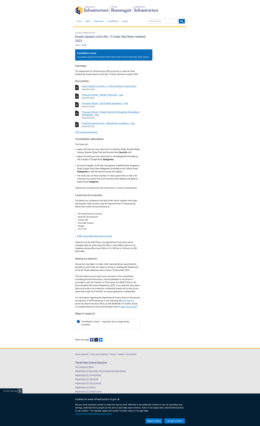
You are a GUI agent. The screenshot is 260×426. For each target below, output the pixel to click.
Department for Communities (88, 375)
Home (79, 21)
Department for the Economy (88, 383)
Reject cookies (154, 421)
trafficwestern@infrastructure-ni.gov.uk (94, 236)
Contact (125, 21)
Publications (99, 21)
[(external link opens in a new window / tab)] (92, 340)
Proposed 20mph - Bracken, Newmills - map (102, 96)
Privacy (113, 354)
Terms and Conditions (99, 354)
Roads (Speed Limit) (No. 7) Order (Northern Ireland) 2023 (109, 87)
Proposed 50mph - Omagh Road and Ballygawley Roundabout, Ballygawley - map (111, 115)
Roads (84, 45)
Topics (87, 21)
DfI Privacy (127, 300)
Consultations (112, 21)
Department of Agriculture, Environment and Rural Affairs (100, 371)
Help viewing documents (86, 132)
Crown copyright (81, 354)
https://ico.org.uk (129, 307)
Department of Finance (85, 387)
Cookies (121, 354)
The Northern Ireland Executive (91, 362)
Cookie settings (10, 391)
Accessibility (131, 354)
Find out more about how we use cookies (93, 414)
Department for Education (86, 379)
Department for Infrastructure (88, 391)
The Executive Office (84, 367)
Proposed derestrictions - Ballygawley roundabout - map (108, 124)
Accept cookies (174, 421)
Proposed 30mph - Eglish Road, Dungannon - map (105, 104)
